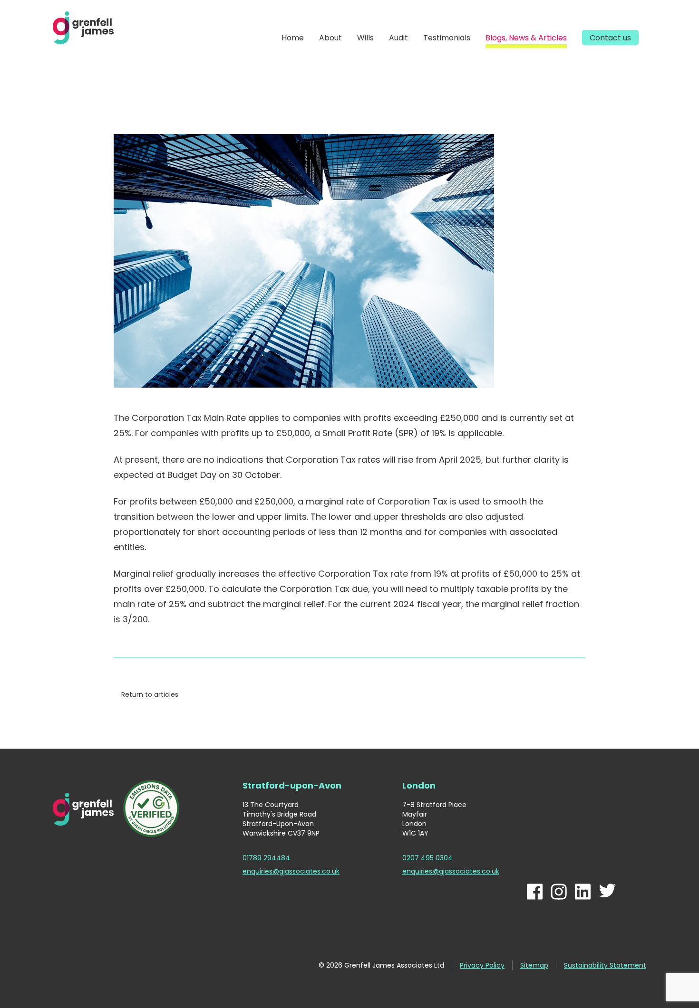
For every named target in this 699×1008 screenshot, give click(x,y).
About (330, 37)
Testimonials (446, 37)
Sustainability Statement (605, 965)
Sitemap (534, 965)
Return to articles (149, 694)
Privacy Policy (482, 965)
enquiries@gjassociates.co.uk (291, 871)
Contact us (610, 37)
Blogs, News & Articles (526, 37)
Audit (398, 37)
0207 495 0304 (427, 858)
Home (293, 37)
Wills (365, 37)
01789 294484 (266, 858)
